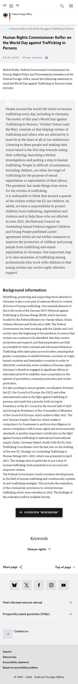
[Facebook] (40, 585)
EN (11, 5)
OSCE (49, 392)
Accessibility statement (16, 662)
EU (44, 201)
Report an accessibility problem (20, 667)
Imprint (7, 651)
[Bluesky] (15, 585)
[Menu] (71, 6)
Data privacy (9, 657)
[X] (28, 585)
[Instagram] (52, 585)
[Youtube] (65, 585)
